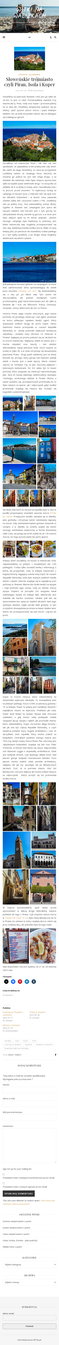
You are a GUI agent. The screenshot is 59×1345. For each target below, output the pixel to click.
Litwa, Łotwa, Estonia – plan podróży (20, 1240)
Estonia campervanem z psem (17, 1221)
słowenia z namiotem (44, 1044)
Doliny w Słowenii (37, 1012)
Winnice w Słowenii (11, 1025)
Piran (34, 1041)
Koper (25, 1041)
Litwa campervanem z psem (16, 1234)
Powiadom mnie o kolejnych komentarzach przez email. (29, 1177)
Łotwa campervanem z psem (16, 1227)
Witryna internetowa (12, 1112)
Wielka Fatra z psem (12, 1246)
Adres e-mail (9, 1098)
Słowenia (34, 74)
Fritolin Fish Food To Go (16, 917)
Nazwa (6, 1084)
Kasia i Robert (14, 1054)
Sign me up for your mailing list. (17, 1168)
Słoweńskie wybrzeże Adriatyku (17, 1048)
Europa (23, 74)
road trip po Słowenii (13, 1044)
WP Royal (37, 1340)
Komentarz (8, 1126)
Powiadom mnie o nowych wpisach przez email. (25, 1186)
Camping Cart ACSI (27, 291)
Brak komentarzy (36, 90)
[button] (13, 403)
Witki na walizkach (29, 13)
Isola (17, 1041)
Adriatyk (8, 1041)
